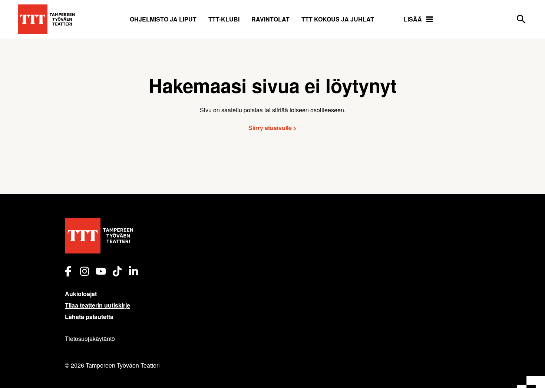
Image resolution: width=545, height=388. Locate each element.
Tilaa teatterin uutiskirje (97, 305)
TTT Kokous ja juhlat (337, 19)
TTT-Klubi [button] (224, 19)
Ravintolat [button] (270, 19)
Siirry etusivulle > (272, 127)
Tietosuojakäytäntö (90, 338)
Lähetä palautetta (89, 316)
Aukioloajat (81, 293)
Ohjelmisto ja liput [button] (163, 19)
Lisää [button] (413, 19)
